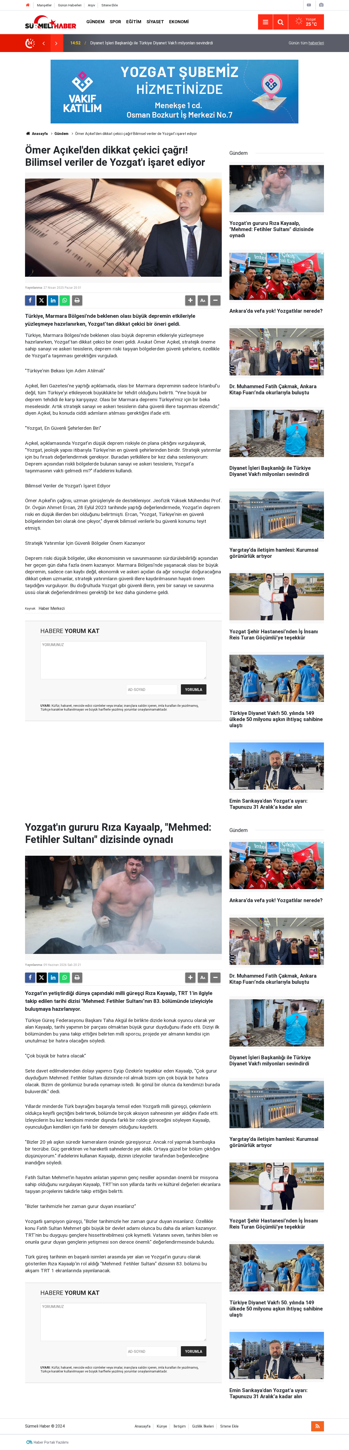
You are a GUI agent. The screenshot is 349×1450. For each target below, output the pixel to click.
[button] (190, 300)
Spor (115, 21)
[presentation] (43, 43)
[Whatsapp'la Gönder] (65, 300)
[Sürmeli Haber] (50, 21)
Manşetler (44, 5)
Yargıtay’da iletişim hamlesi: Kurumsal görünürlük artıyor (139, 43)
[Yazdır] (77, 300)
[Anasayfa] (28, 5)
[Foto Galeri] (321, 5)
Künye (162, 1426)
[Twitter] (42, 300)
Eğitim (133, 21)
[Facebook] (30, 300)
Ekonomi (179, 21)
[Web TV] (309, 5)
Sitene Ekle (109, 5)
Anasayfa (39, 134)
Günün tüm (306, 43)
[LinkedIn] (53, 300)
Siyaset (155, 21)
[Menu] (265, 22)
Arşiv (91, 5)
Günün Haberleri (70, 5)
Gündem (95, 21)
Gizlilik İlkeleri (203, 1426)
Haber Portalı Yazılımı (51, 1442)
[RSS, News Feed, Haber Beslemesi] (317, 1426)
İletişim (179, 1426)
